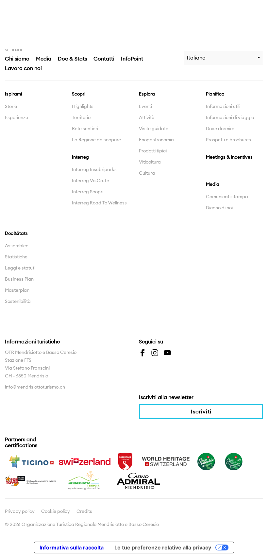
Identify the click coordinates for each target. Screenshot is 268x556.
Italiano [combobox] (196, 57)
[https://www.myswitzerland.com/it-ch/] (85, 461)
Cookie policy (55, 511)
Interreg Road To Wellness (99, 203)
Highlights (82, 106)
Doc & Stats (72, 58)
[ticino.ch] (31, 461)
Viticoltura (150, 162)
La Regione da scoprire (96, 140)
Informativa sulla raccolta (72, 547)
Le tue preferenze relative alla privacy (162, 547)
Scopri (78, 94)
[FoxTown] (31, 480)
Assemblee (16, 246)
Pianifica (215, 94)
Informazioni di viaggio (230, 117)
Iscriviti (201, 411)
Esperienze (16, 117)
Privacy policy (20, 511)
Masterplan (17, 290)
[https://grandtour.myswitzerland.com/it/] (125, 461)
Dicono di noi (219, 208)
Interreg (80, 157)
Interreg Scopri (87, 192)
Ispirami (13, 94)
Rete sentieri (85, 128)
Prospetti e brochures (228, 140)
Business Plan (19, 279)
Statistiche (16, 257)
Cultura (147, 173)
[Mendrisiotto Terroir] (85, 480)
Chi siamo (17, 58)
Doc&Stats (16, 233)
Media (43, 58)
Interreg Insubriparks (94, 169)
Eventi (145, 106)
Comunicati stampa (227, 197)
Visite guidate (153, 128)
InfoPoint (132, 58)
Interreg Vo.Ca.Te (90, 180)
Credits (84, 511)
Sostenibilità (18, 301)
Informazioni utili (223, 106)
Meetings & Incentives (229, 157)
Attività (147, 117)
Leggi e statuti (20, 268)
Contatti (103, 58)
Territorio (81, 117)
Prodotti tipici (153, 151)
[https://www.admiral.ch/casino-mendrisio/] (138, 480)
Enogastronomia (156, 140)
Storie (11, 106)
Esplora (147, 94)
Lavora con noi (23, 68)
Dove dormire (220, 128)
